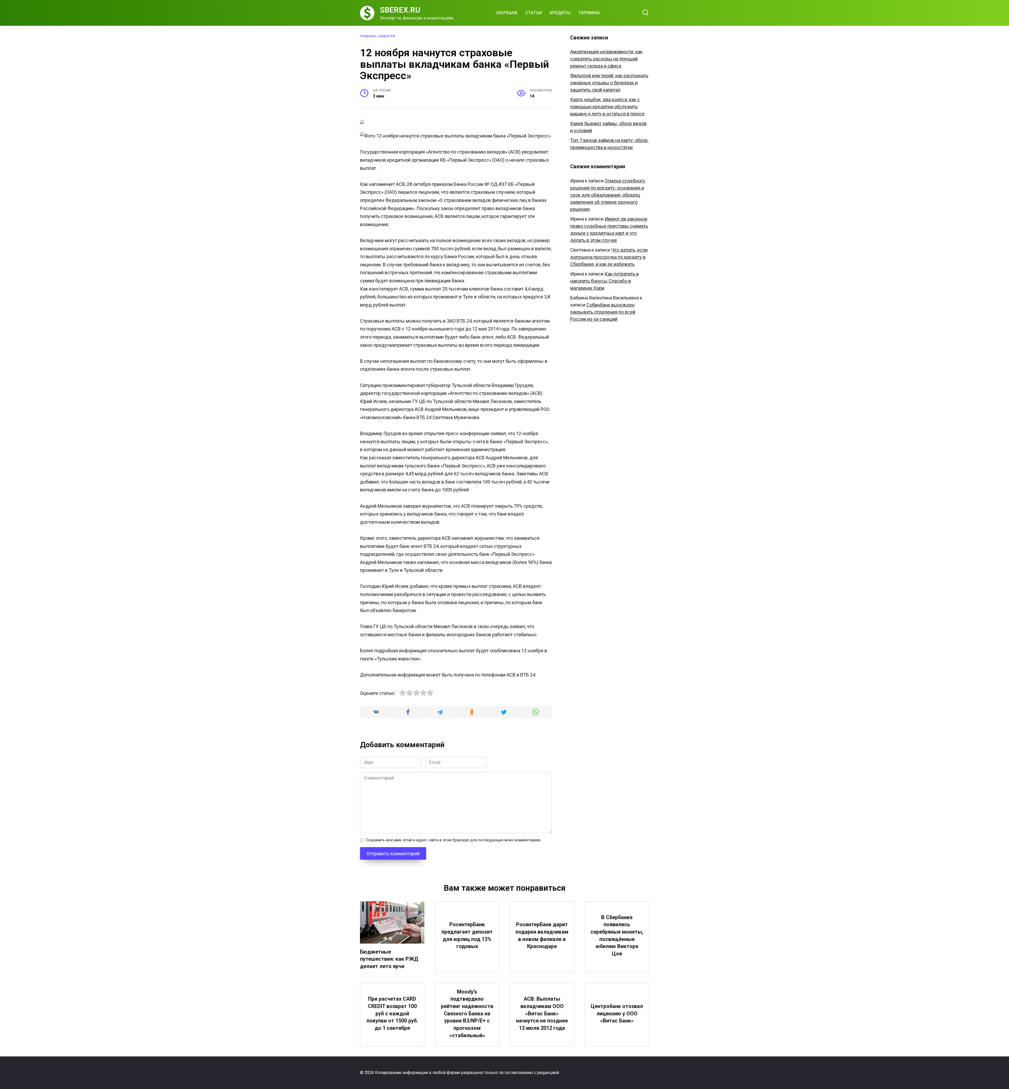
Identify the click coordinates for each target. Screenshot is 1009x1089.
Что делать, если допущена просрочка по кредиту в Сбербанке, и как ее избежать (609, 257)
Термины (589, 12)
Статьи (533, 12)
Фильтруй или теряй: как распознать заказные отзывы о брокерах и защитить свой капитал (609, 83)
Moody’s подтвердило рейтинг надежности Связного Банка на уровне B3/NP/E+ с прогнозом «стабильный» (467, 1014)
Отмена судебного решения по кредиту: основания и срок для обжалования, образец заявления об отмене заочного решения (607, 195)
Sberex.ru (400, 10)
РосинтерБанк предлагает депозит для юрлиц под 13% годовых (467, 935)
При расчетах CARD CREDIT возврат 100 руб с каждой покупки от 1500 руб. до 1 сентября (392, 1013)
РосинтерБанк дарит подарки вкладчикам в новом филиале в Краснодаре (542, 935)
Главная (367, 36)
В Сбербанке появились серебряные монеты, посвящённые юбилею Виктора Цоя (616, 935)
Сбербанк (506, 12)
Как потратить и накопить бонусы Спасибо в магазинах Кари (604, 281)
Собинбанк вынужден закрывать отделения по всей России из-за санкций (602, 312)
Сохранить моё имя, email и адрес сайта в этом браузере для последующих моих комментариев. (453, 840)
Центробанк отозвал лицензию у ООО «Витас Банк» (617, 1013)
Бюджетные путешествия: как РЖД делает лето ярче (389, 959)
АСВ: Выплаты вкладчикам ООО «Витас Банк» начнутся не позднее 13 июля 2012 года (542, 1013)
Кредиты (560, 12)
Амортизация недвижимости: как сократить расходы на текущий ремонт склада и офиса (606, 59)
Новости (387, 36)
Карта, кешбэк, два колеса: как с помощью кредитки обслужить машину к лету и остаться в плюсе (607, 106)
